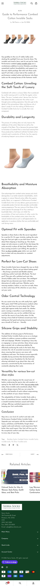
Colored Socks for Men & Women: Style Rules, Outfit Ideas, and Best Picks (12, 489)
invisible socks (6, 441)
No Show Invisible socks (19, 441)
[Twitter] (17, 445)
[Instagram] (7, 567)
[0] (36, 3)
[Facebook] (9, 445)
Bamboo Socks (12, 439)
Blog (20, 10)
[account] (33, 583)
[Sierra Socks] (20, 3)
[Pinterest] (13, 445)
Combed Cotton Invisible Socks (28, 439)
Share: (4, 445)
